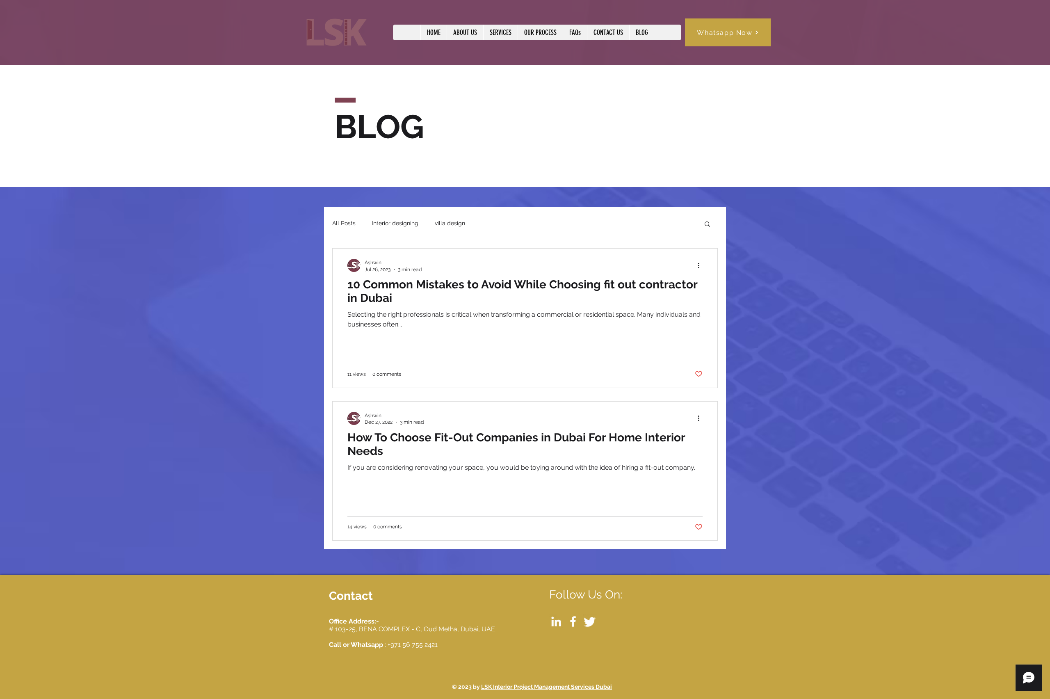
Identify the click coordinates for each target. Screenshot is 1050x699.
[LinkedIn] (556, 621)
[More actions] (701, 265)
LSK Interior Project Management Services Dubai (546, 686)
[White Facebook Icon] (573, 621)
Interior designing (395, 223)
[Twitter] (590, 621)
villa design (450, 223)
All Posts (344, 223)
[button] (707, 224)
